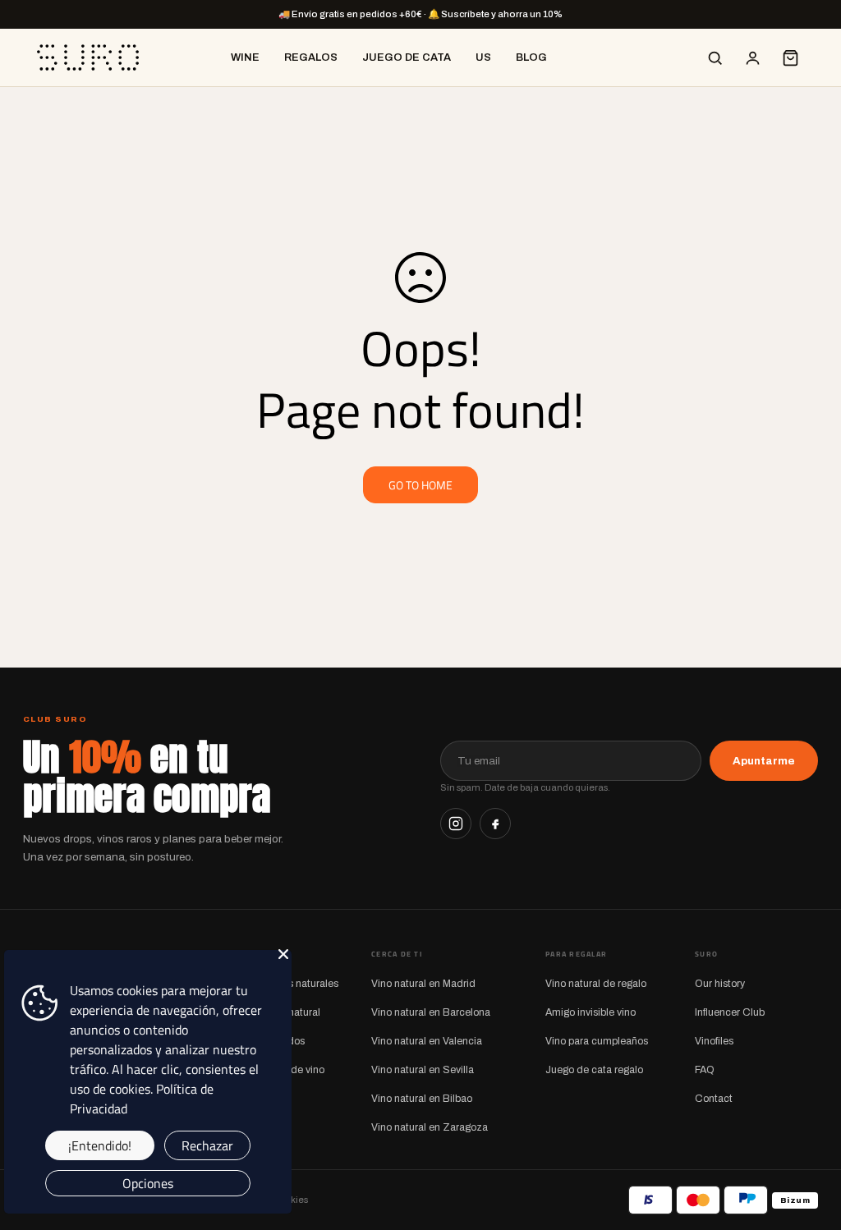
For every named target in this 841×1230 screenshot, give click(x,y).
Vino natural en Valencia (426, 1041)
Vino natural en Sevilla (422, 1070)
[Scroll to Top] (809, 1140)
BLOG (531, 57)
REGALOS (311, 57)
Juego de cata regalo (594, 1070)
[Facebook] (495, 823)
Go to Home (420, 484)
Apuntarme (764, 761)
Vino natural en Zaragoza (429, 1127)
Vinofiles (714, 1041)
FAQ (705, 1070)
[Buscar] (714, 57)
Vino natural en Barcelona (430, 1012)
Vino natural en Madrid (423, 983)
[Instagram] (455, 823)
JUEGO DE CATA (406, 57)
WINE (245, 57)
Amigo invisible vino (590, 1012)
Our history (720, 983)
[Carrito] (790, 57)
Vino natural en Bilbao (421, 1098)
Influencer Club (730, 1012)
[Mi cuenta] (752, 57)
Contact (714, 1098)
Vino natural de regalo (595, 983)
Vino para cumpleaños (596, 1041)
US (483, 57)
